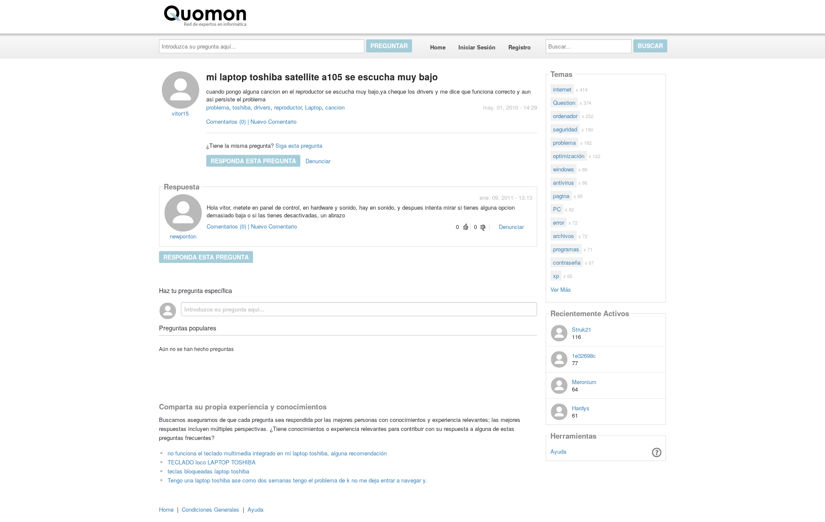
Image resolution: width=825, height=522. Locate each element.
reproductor (288, 107)
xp (556, 276)
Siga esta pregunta (298, 145)
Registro (519, 47)
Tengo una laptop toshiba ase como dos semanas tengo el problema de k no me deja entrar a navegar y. (297, 480)
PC (557, 209)
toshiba (241, 107)
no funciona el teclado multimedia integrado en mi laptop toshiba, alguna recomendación (277, 453)
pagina (561, 196)
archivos (563, 236)
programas (566, 249)
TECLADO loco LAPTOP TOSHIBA (212, 462)
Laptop (313, 107)
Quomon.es (276, 14)
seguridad (565, 129)
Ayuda (558, 451)
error (558, 222)
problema (217, 107)
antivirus (563, 182)
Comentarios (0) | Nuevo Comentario (251, 121)
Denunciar (318, 161)
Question (564, 102)
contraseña (567, 262)
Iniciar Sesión (476, 47)
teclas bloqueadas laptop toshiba (208, 471)
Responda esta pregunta (253, 160)
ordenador (565, 116)
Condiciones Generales (210, 509)
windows (563, 169)
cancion (335, 107)
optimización (568, 156)
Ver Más (560, 289)
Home (438, 47)
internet (562, 89)
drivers (262, 107)
